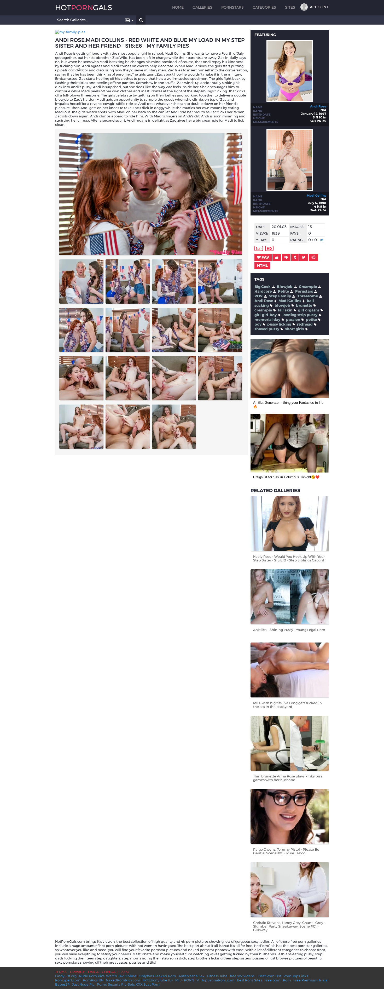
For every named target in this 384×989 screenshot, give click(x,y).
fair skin (285, 310)
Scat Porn (151, 984)
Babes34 (62, 984)
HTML (262, 265)
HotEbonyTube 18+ (158, 980)
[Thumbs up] (276, 257)
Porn (287, 980)
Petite (283, 291)
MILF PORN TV (187, 980)
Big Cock (262, 286)
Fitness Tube (217, 976)
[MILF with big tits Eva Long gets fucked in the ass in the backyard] (290, 670)
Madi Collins (316, 195)
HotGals (83, 7)
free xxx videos (242, 976)
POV (258, 296)
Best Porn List (269, 976)
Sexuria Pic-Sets (121, 984)
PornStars (232, 7)
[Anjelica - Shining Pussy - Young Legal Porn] (290, 596)
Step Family (280, 296)
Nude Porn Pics (91, 976)
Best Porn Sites (249, 980)
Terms (61, 972)
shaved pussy (266, 329)
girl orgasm (308, 310)
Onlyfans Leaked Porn (157, 976)
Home (178, 7)
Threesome (307, 296)
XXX (139, 984)
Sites (290, 7)
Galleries (202, 7)
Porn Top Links (295, 976)
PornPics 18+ (93, 980)
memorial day (267, 319)
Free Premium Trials (310, 980)
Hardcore (263, 291)
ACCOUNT (319, 7)
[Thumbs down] (286, 257)
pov (257, 324)
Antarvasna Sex (191, 976)
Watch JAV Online (121, 976)
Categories (264, 7)
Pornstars (304, 291)
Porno (102, 984)
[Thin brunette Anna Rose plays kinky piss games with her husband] (290, 743)
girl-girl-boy (265, 314)
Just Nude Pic (83, 984)
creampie (263, 310)
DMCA (93, 972)
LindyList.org (66, 976)
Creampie (308, 286)
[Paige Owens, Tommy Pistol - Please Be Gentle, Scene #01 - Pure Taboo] (290, 816)
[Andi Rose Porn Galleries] (289, 101)
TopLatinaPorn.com (218, 980)
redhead (305, 324)
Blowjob (285, 286)
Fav (265, 257)
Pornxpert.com (67, 980)
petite (311, 319)
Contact (110, 972)
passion (293, 319)
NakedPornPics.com (123, 980)
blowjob (282, 305)
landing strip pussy (299, 314)
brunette (304, 305)
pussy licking (279, 324)
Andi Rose (318, 106)
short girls (294, 329)
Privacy (77, 972)
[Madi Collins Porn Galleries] (289, 190)
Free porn (272, 980)
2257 (125, 972)
